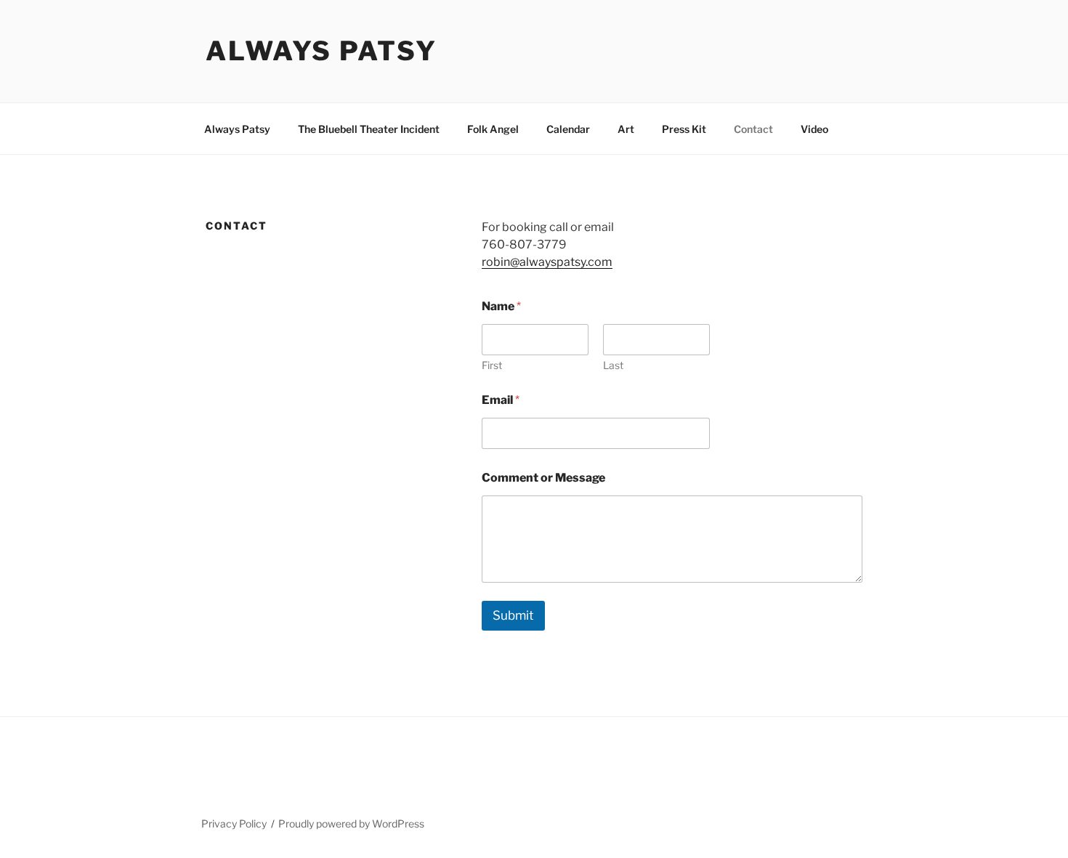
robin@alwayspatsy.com (547, 262)
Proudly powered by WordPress (351, 823)
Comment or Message (543, 478)
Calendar (568, 129)
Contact (753, 129)
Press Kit (684, 129)
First (492, 365)
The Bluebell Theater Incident (369, 129)
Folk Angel (493, 129)
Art (626, 129)
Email (500, 400)
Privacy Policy (234, 823)
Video (814, 129)
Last (613, 365)
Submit (513, 615)
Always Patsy (321, 51)
